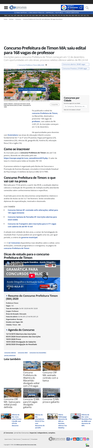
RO (73, 15)
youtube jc (59, 13)
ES (30, 15)
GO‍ (33, 15)
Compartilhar (54, 104)
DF (27, 15)
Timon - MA (16, 325)
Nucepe (19, 319)
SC (79, 15)
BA (21, 15)
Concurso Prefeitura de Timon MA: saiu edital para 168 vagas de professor (43, 19)
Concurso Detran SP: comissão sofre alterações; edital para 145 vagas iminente (33, 211)
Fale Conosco (17, 439)
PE (59, 15)
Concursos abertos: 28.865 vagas (74, 64)
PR (56, 15)
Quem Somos (8, 439)
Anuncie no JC (26, 439)
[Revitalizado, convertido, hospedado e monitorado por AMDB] (87, 445)
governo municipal (29, 237)
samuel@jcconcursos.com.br (22, 104)
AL (12, 15)
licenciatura (13, 135)
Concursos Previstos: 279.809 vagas (75, 68)
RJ (64, 15)
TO (88, 15)
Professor (15, 311)
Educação (22, 314)
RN (67, 15)
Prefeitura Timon (12, 303)
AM (18, 15)
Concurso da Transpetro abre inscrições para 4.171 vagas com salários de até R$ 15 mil (32, 225)
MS (43, 15)
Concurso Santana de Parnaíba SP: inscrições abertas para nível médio (32, 218)
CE (24, 15)
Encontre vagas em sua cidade (72, 103)
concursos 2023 (23, 353)
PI (61, 15)
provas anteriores (9, 355)
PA (50, 15)
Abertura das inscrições (21, 334)
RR (76, 15)
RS (70, 15)
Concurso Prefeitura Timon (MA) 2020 (30, 65)
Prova (13, 339)
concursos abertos (10, 353)
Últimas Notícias (20, 13)
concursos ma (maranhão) (38, 353)
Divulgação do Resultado (21, 344)
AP (15, 15)
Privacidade (34, 439)
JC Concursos (14, 243)
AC (9, 15)
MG (47, 15)
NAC (5, 15)
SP (82, 15)
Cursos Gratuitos (72, 13)
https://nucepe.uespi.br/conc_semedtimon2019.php (26, 158)
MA (37, 15)
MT (40, 15)
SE (85, 15)
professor (36, 121)
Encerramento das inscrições (23, 336)
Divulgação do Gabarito (21, 342)
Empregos (50, 13)
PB (53, 15)
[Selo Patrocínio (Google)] (72, 7)
